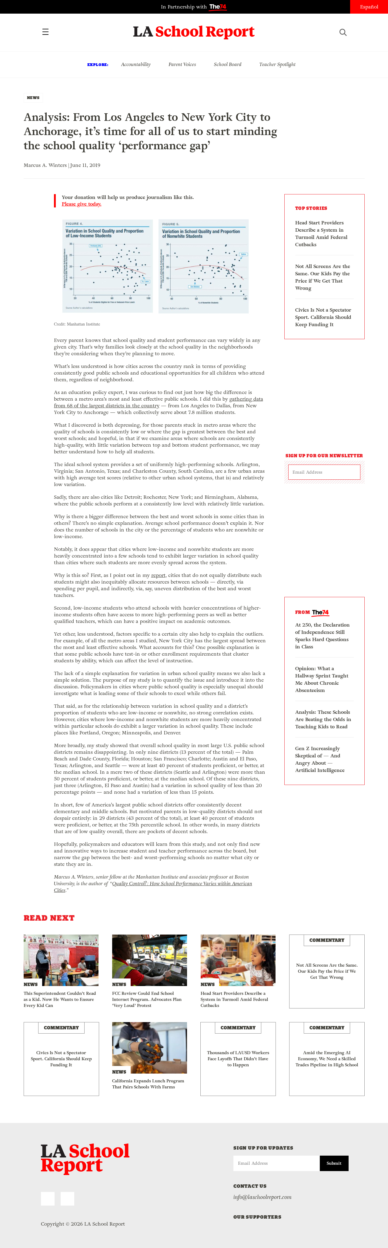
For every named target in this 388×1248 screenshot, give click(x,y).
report (158, 575)
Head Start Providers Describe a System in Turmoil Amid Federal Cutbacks (321, 233)
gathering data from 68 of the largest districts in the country (158, 402)
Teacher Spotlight (277, 64)
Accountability (136, 64)
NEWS (33, 97)
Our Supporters (257, 1217)
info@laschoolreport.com (262, 1197)
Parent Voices (182, 64)
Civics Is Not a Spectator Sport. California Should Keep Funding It (323, 317)
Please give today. (82, 204)
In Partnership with (185, 6)
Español (369, 6)
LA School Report (194, 29)
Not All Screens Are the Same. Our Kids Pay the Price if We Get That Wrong (322, 277)
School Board (228, 64)
